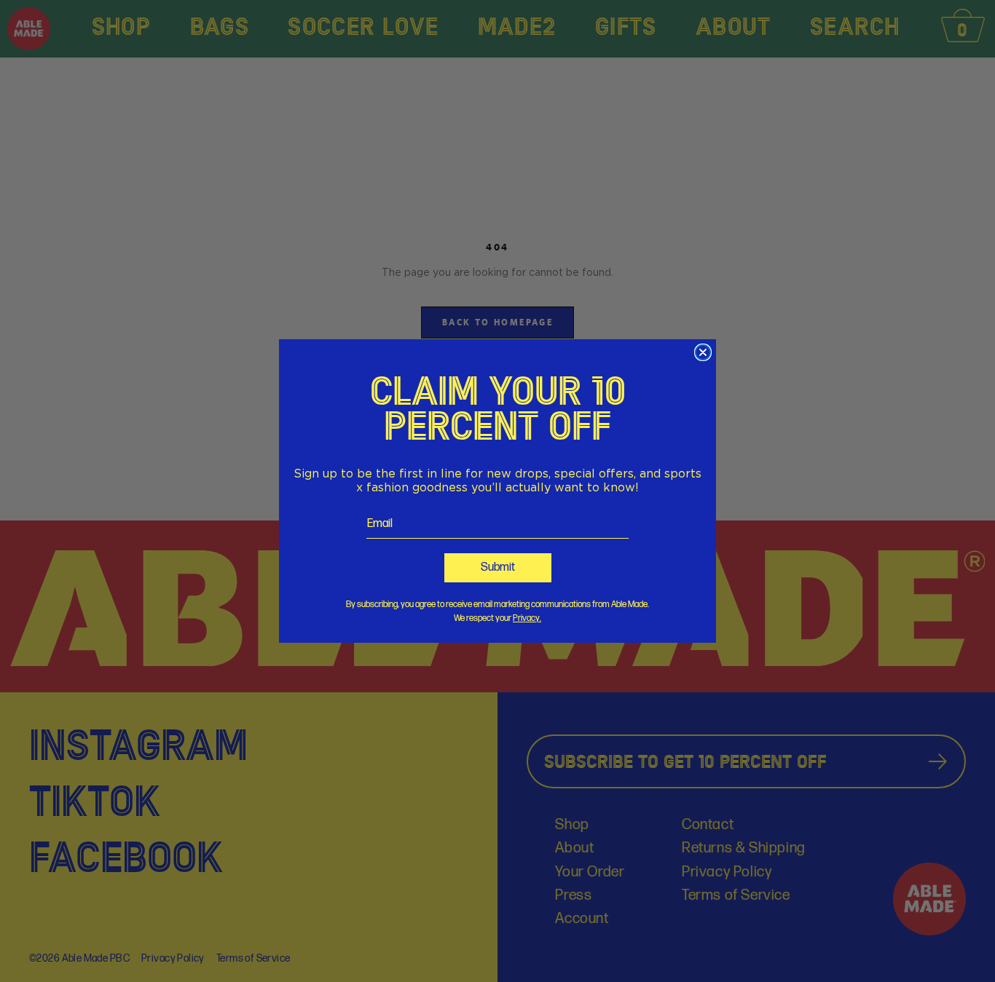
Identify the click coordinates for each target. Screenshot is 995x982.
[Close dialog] (703, 352)
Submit (498, 567)
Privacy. (527, 618)
